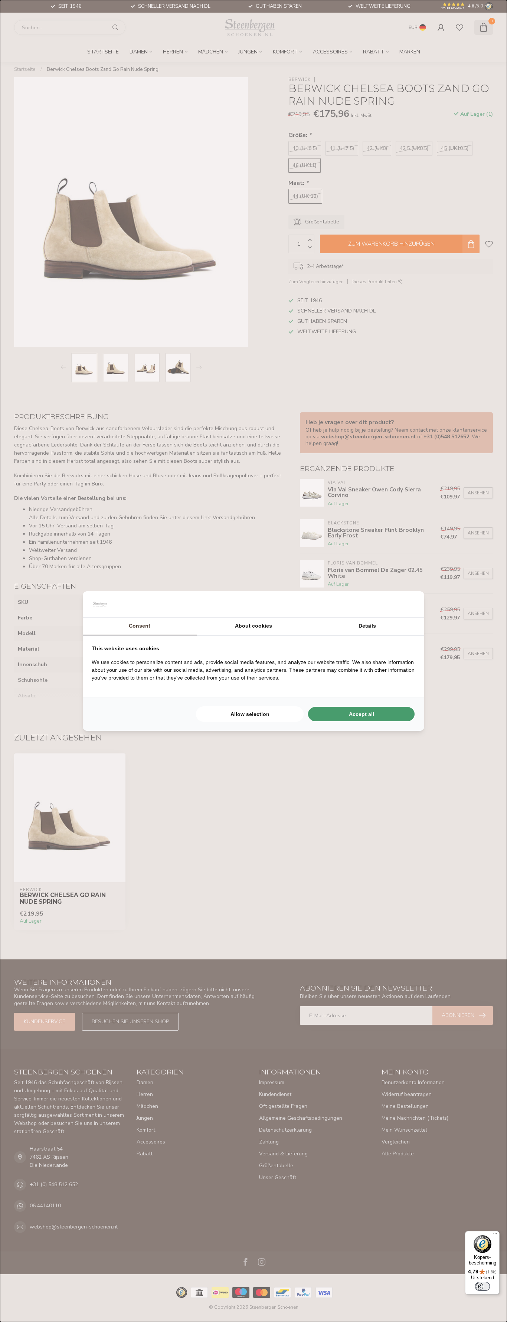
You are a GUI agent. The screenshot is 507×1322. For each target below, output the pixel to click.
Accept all (361, 714)
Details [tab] (367, 626)
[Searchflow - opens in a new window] (406, 604)
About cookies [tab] (253, 626)
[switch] (482, 1286)
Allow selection (249, 714)
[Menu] (495, 1235)
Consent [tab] (139, 626)
